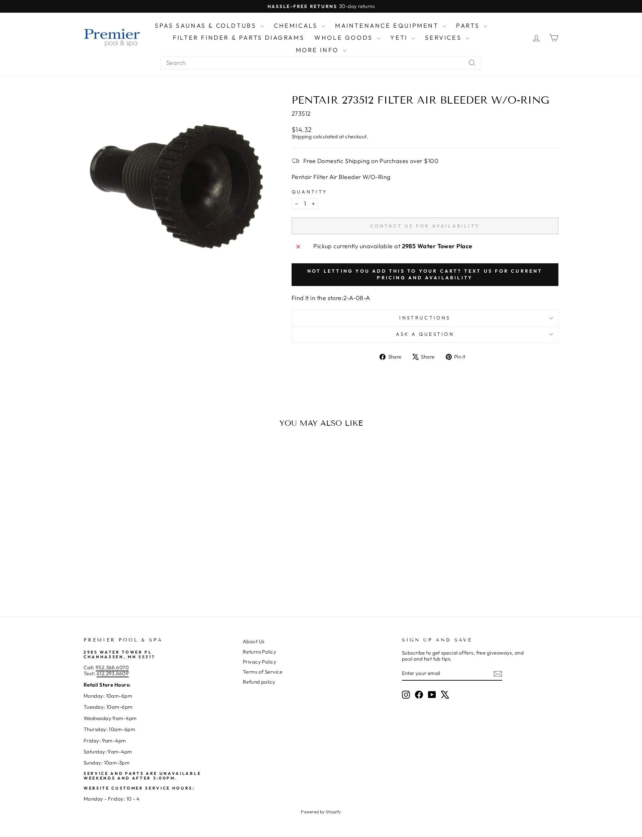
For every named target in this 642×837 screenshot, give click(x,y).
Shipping (302, 136)
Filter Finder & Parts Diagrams (238, 37)
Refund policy (259, 682)
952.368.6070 (112, 667)
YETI (400, 37)
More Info (318, 50)
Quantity (309, 192)
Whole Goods (344, 37)
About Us (253, 641)
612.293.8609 (113, 673)
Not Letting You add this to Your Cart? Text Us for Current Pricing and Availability (425, 274)
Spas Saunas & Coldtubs (207, 25)
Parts (469, 25)
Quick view (140, 550)
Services (444, 37)
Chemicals (297, 25)
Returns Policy (259, 652)
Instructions (424, 318)
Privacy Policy (259, 662)
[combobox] (320, 62)
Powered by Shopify (321, 811)
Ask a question (425, 334)
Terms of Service (262, 672)
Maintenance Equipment (388, 25)
